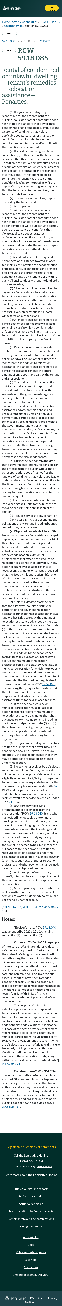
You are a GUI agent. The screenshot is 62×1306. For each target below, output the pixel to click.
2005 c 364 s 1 (11, 1064)
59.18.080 (8, 41)
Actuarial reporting (31, 1204)
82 (55, 786)
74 (10, 801)
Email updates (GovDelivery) (31, 1274)
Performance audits (31, 1196)
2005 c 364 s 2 (32, 907)
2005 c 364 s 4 (11, 1106)
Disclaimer (37, 1298)
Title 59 (55, 22)
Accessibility (31, 1237)
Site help (31, 1259)
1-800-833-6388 (44, 1166)
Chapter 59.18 (13, 25)
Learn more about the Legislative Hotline (31, 1174)
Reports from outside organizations (31, 1219)
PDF (9, 50)
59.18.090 (44, 41)
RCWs (44, 22)
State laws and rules (25, 22)
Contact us (31, 1267)
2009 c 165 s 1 (12, 907)
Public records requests (31, 1252)
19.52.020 (48, 684)
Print (9, 33)
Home (6, 22)
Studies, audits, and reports (31, 1189)
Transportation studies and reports (31, 1211)
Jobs (31, 1244)
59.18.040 (36, 813)
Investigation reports (31, 1226)
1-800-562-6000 (31, 1161)
